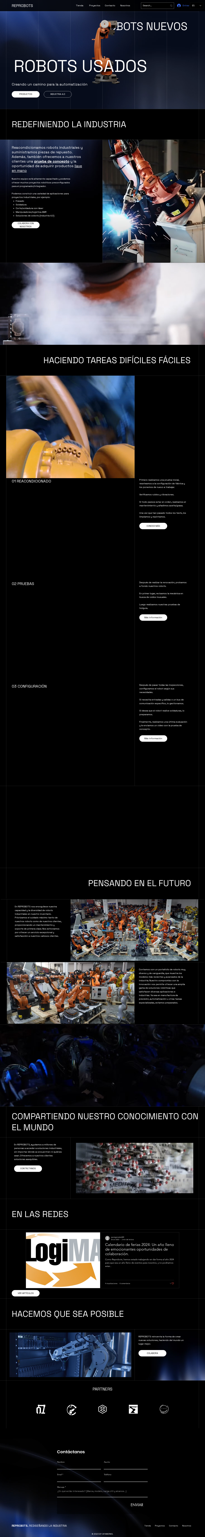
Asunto (107, 1462)
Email (59, 1474)
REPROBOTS (22, 5)
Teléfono (107, 1474)
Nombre (61, 1462)
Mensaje (60, 1487)
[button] (129, 475)
